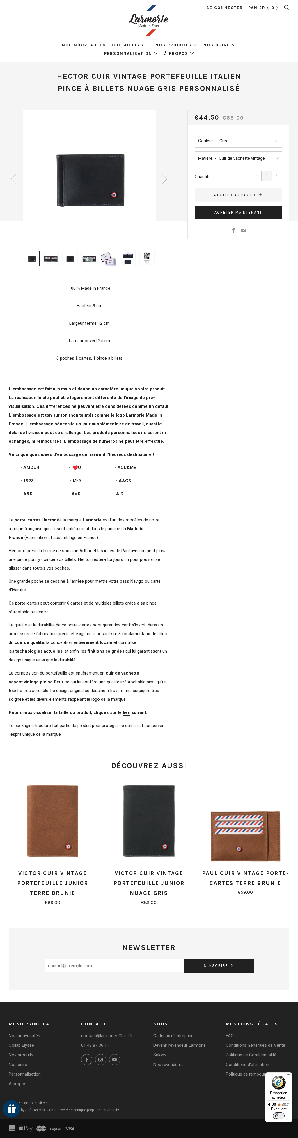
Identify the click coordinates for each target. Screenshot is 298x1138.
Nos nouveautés (84, 45)
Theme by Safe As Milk (27, 1110)
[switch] (279, 1115)
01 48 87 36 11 (95, 1045)
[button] (32, 258)
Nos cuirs (216, 45)
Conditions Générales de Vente (255, 1045)
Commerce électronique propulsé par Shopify (83, 1110)
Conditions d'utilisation (247, 1064)
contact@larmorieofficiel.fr (107, 1035)
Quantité (203, 176)
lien (126, 712)
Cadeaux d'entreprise (173, 1035)
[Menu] (288, 1075)
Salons (159, 1055)
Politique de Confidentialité (251, 1055)
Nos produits (173, 45)
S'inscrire (216, 965)
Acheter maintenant (238, 212)
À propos (176, 53)
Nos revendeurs (168, 1064)
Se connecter (224, 7)
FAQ (230, 1035)
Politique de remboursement (253, 1074)
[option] (89, 177)
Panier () (263, 7)
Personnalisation (128, 53)
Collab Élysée (130, 45)
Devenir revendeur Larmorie (179, 1045)
